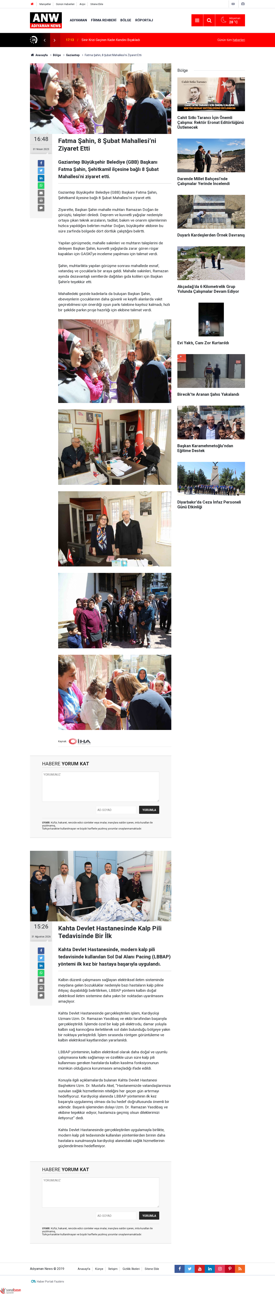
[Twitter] (41, 171)
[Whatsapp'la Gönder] (41, 185)
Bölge (125, 20)
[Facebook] (41, 163)
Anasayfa (84, 1269)
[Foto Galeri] (243, 4)
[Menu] (197, 20)
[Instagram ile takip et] (220, 1269)
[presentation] (44, 40)
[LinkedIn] (41, 178)
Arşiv (82, 4)
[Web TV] (233, 4)
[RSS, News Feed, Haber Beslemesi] (240, 1269)
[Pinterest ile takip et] (230, 1269)
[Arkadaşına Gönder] (41, 193)
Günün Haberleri (65, 4)
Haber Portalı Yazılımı (50, 1281)
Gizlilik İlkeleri (131, 1269)
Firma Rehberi (103, 20)
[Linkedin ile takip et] (210, 1269)
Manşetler (45, 4)
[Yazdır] (41, 200)
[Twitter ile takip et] (190, 1269)
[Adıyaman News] (46, 20)
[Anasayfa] (32, 4)
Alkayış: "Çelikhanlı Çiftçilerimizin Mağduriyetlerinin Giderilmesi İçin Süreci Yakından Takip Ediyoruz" (133, 40)
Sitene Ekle (96, 4)
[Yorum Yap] (41, 208)
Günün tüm (231, 40)
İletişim (113, 1269)
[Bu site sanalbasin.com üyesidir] (10, 1290)
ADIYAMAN (78, 20)
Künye (99, 1269)
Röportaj (144, 20)
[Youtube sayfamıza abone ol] (200, 1269)
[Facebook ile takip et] (180, 1269)
